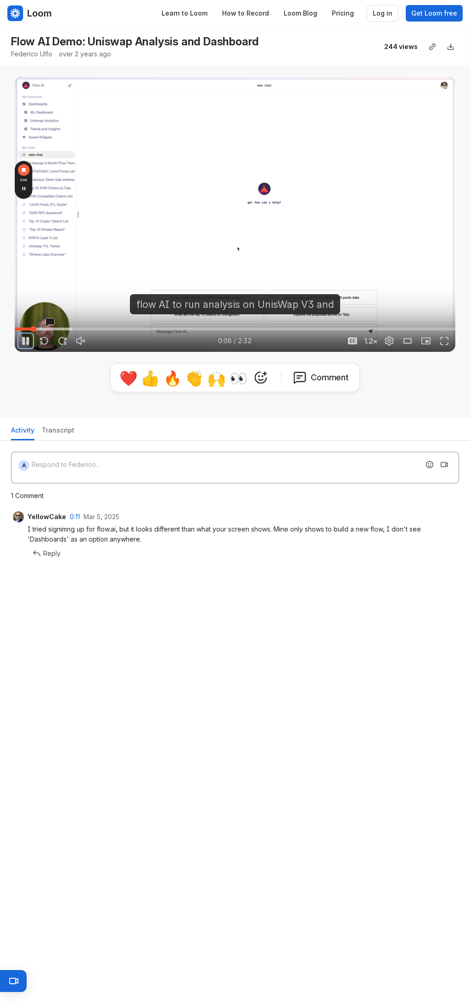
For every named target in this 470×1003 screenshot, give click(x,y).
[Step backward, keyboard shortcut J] (44, 341)
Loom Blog (300, 13)
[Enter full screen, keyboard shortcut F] (444, 341)
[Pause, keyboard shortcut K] (25, 341)
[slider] (235, 329)
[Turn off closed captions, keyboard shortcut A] (352, 341)
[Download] (450, 46)
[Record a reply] (444, 461)
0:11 (75, 513)
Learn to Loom (184, 13)
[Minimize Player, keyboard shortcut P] (426, 341)
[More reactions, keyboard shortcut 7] (303, 392)
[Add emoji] (429, 461)
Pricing (343, 13)
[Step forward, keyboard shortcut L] (62, 341)
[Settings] (389, 341)
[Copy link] (432, 46)
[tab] (22, 429)
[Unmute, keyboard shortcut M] (80, 341)
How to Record (245, 13)
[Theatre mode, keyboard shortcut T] (407, 341)
